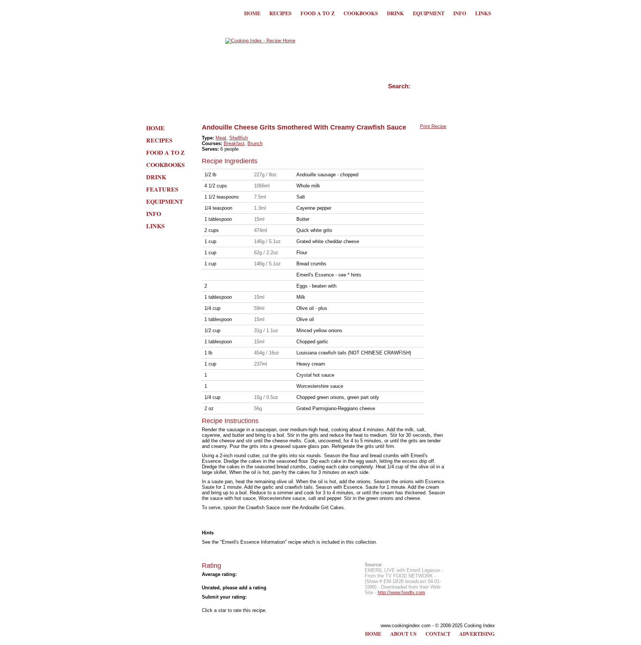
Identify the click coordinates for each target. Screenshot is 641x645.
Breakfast (234, 143)
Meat (221, 138)
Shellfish (238, 138)
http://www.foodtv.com (401, 592)
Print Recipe (433, 126)
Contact (437, 634)
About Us (403, 634)
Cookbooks (360, 13)
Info (459, 13)
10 (272, 604)
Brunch (255, 143)
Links (483, 13)
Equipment (428, 13)
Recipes (280, 13)
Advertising (477, 634)
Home (252, 13)
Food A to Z (317, 13)
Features (162, 189)
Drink (395, 13)
